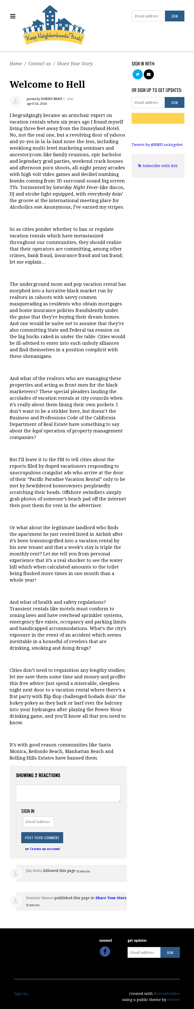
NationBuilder (167, 993)
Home (16, 63)
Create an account (45, 849)
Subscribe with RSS (160, 166)
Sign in (20, 993)
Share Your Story (75, 63)
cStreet (173, 999)
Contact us (39, 63)
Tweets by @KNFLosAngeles (157, 144)
